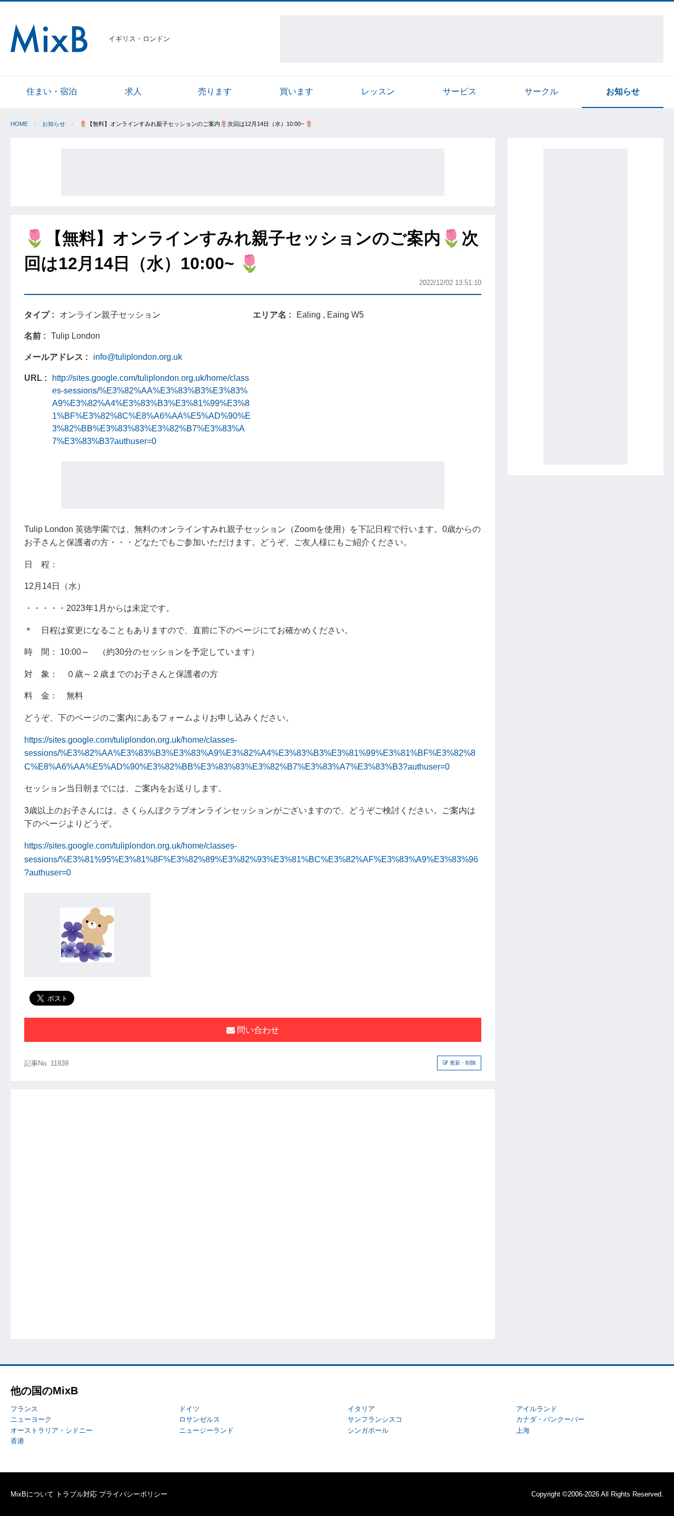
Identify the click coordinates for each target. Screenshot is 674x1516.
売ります (215, 91)
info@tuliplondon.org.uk (137, 356)
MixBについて (32, 1494)
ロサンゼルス (199, 1419)
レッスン (378, 91)
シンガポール (368, 1430)
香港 (17, 1441)
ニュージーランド (206, 1430)
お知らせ (623, 91)
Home (19, 124)
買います (296, 91)
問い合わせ (257, 1030)
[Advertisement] (471, 39)
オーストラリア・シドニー (52, 1430)
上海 (523, 1430)
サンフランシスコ (375, 1419)
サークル (541, 91)
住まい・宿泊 (51, 91)
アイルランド (536, 1409)
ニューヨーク (31, 1419)
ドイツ (189, 1409)
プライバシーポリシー (133, 1494)
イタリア (361, 1409)
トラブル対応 (76, 1494)
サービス (460, 91)
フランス (24, 1409)
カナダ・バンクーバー (550, 1419)
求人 (133, 91)
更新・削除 (462, 1063)
